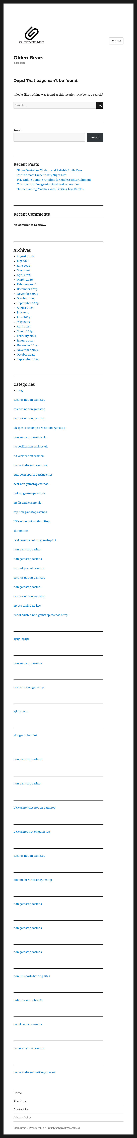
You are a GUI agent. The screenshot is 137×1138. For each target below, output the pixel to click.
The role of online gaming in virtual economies (48, 184)
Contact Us (21, 1109)
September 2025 (28, 303)
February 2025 (26, 335)
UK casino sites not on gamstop (34, 807)
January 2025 (25, 340)
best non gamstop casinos (31, 484)
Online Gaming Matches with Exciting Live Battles (50, 189)
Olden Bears (28, 58)
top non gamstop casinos (30, 512)
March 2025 (25, 331)
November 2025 (27, 293)
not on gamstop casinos (29, 493)
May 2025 (23, 321)
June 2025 (23, 317)
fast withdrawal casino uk (30, 465)
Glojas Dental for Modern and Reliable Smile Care (49, 170)
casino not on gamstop (29, 687)
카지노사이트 (22, 639)
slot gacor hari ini (25, 735)
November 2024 (27, 350)
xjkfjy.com (20, 711)
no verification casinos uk (31, 446)
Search (18, 130)
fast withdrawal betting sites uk (34, 1072)
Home (18, 1093)
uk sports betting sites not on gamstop (39, 427)
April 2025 (24, 326)
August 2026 (25, 256)
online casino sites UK (28, 1000)
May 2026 (23, 270)
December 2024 (27, 345)
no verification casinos (29, 456)
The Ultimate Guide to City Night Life (41, 175)
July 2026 (23, 261)
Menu (116, 41)
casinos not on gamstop (29, 399)
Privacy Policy (23, 1117)
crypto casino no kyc (27, 605)
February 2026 (26, 284)
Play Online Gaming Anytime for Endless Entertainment (54, 179)
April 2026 (24, 275)
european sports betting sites (33, 474)
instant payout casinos (29, 568)
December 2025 (27, 289)
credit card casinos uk (28, 1024)
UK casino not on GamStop (31, 521)
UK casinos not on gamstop (32, 831)
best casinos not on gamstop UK (35, 540)
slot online (21, 530)
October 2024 (26, 354)
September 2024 (28, 359)
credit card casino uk (27, 502)
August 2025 (25, 307)
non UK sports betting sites (32, 976)
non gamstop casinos (28, 558)
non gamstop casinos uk (30, 437)
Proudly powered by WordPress (63, 1128)
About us (20, 1101)
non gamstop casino (27, 549)
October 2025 (26, 298)
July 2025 (23, 312)
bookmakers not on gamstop (33, 879)
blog (20, 390)
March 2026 (25, 279)
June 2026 (23, 265)
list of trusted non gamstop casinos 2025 (41, 615)
